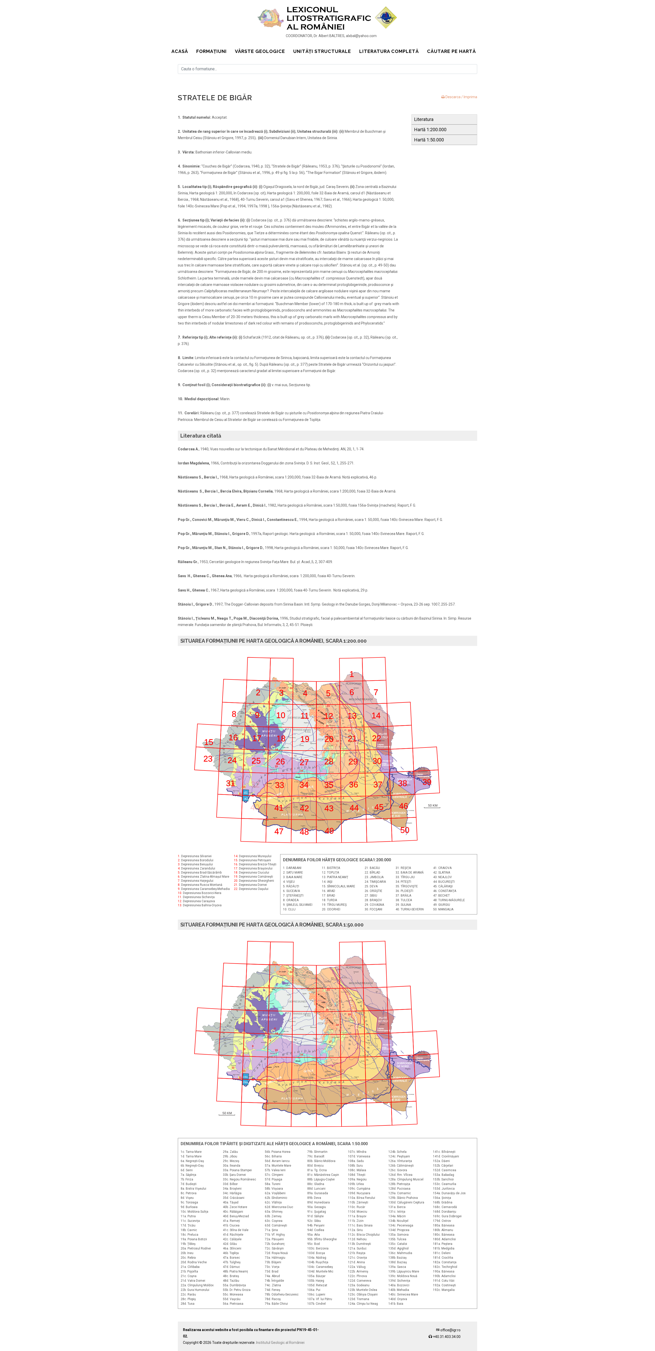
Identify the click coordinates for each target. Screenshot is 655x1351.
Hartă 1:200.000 (430, 129)
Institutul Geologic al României (280, 1343)
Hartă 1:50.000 (429, 139)
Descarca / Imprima (461, 97)
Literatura (423, 119)
